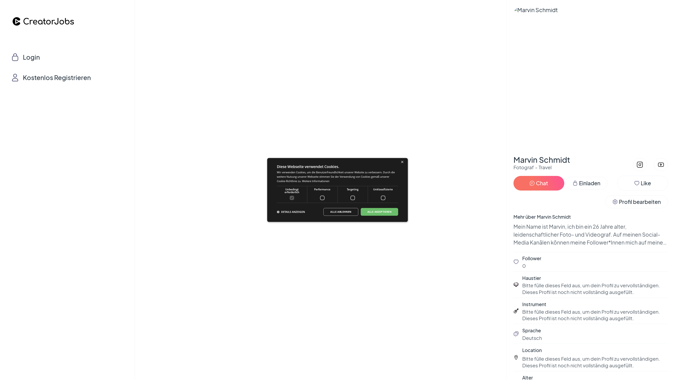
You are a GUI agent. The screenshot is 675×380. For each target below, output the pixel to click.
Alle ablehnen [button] (340, 211)
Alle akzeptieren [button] (379, 211)
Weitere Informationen (315, 181)
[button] (291, 211)
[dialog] (337, 190)
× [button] (402, 162)
